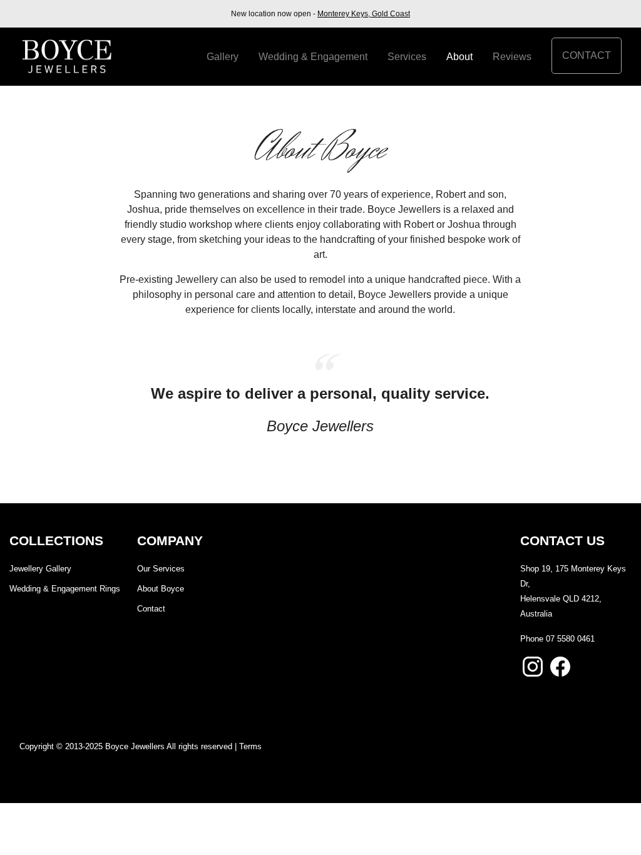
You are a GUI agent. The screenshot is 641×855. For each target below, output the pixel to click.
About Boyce (160, 588)
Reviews (512, 56)
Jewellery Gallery (40, 568)
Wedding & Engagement (313, 56)
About (459, 56)
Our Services (161, 568)
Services (406, 56)
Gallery (222, 56)
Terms (250, 746)
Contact (586, 55)
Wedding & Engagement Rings (64, 588)
